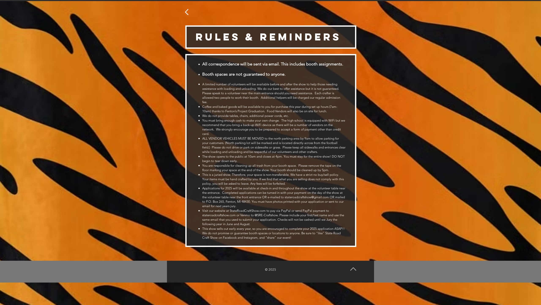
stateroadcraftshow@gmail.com (307, 197)
